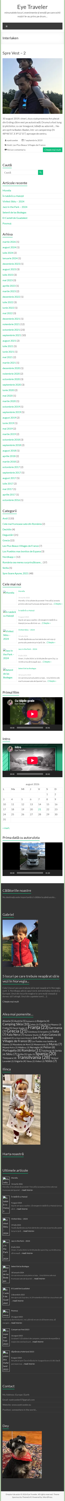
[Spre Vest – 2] (32, 59)
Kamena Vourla (33, 1035)
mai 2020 (8, 395)
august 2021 (9, 340)
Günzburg (34, 1031)
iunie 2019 (8, 423)
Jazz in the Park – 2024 (15, 206)
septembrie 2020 (12, 384)
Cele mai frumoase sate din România (22, 523)
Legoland (8, 1038)
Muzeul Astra (10, 1047)
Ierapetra (46, 1031)
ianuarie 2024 (10, 258)
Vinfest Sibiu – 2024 (13, 201)
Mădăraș (23, 1047)
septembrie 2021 (12, 335)
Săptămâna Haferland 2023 (22, 1351)
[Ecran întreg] (58, 727)
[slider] (30, 873)
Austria (20, 1020)
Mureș (55, 1044)
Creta (7, 1027)
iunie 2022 (8, 307)
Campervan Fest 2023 (20, 1329)
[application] (32, 714)
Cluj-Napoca (54, 1024)
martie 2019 (9, 434)
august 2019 (9, 417)
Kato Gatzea (51, 1034)
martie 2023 (9, 291)
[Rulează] (6, 727)
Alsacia (8, 1020)
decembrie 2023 (11, 263)
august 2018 (9, 450)
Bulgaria (43, 1021)
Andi (9, 145)
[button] (32, 859)
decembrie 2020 (11, 368)
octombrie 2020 (11, 379)
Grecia (6, 540)
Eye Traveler (32, 6)
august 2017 (9, 477)
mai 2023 (8, 280)
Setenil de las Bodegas (14, 212)
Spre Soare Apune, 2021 (15, 573)
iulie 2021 (8, 346)
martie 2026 (9, 241)
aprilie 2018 (9, 455)
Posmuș (7, 223)
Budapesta (31, 1021)
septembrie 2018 (12, 445)
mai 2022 (8, 313)
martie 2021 (9, 362)
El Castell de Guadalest (15, 217)
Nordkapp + (9, 556)
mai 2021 (8, 357)
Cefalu (34, 1024)
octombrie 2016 (11, 499)
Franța (38, 1027)
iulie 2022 (8, 302)
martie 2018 (9, 461)
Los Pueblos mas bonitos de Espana (22, 551)
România (31, 1050)
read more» (27, 1190)
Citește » (58, 603)
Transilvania (33, 1057)
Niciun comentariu (16, 149)
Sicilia (6, 567)
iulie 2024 (8, 252)
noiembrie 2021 (11, 324)
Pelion (49, 1047)
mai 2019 (8, 428)
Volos (51, 1061)
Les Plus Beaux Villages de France (29, 145)
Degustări (8, 534)
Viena (31, 1061)
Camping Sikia (16, 1024)
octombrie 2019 (11, 406)
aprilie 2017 (9, 494)
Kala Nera (15, 1034)
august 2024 (9, 247)
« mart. (6, 827)
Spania (45, 1053)
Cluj (43, 1024)
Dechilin (7, 529)
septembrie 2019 (12, 412)
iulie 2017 (8, 483)
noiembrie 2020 (11, 373)
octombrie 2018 (11, 439)
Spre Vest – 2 (14, 52)
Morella (7, 190)
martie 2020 (9, 401)
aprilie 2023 (9, 285)
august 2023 (9, 269)
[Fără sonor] (53, 727)
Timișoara (10, 1058)
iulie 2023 (8, 274)
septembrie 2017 (12, 472)
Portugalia (12, 1050)
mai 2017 (8, 488)
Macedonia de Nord (23, 1044)
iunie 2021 (8, 351)
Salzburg (48, 1050)
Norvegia (36, 1047)
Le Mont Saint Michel (23, 1038)
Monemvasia (41, 1044)
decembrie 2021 (11, 318)
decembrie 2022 (11, 296)
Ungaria (20, 1061)
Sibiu (11, 1054)
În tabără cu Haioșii (13, 195)
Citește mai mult (52, 149)
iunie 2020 (8, 390)
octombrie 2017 (11, 466)
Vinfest (40, 1061)
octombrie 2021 (11, 329)
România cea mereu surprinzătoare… (22, 562)
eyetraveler (12, 140)
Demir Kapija (20, 1028)
